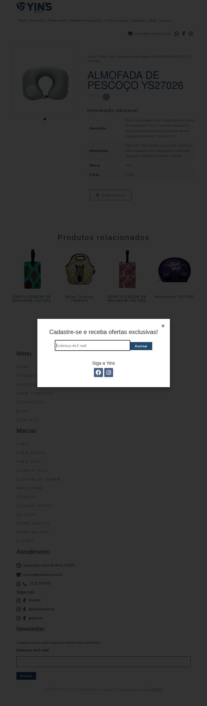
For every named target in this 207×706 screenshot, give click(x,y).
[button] (163, 326)
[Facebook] (98, 372)
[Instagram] (108, 372)
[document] (103, 353)
